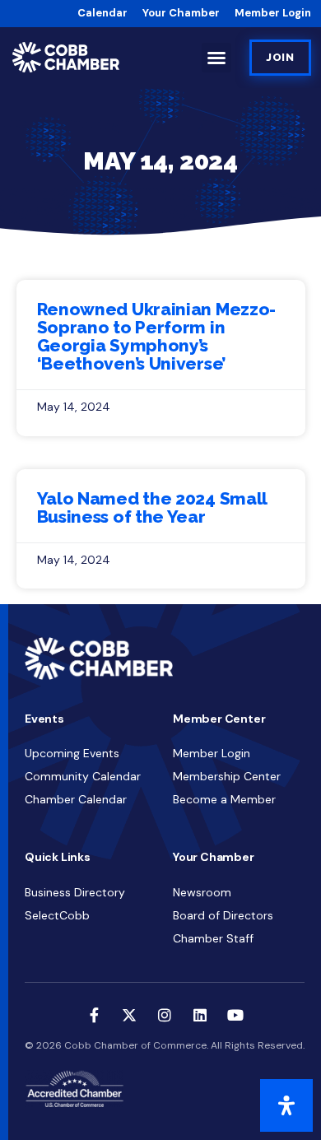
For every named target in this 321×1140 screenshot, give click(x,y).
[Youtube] (235, 1014)
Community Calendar (83, 776)
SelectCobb (57, 915)
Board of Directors (223, 915)
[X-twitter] (129, 1014)
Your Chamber (181, 13)
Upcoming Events (72, 753)
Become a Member (224, 799)
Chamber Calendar (76, 799)
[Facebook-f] (93, 1014)
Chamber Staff (213, 938)
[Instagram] (164, 1014)
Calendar (102, 13)
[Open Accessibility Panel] (286, 1105)
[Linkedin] (200, 1014)
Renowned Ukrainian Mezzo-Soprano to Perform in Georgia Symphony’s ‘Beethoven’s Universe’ (157, 336)
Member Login (273, 13)
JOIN (280, 57)
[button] (216, 57)
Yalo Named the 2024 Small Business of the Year (152, 507)
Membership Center (227, 776)
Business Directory (75, 892)
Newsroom (202, 892)
